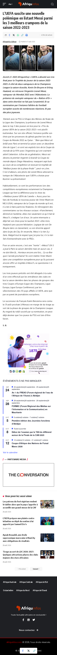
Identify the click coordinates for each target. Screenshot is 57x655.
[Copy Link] (22, 35)
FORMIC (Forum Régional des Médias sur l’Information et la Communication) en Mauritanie (31, 409)
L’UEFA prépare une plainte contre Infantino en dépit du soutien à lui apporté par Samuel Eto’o (18, 521)
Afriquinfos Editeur (9, 42)
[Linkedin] (28, 620)
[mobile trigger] (5, 4)
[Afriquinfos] (28, 4)
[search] (52, 4)
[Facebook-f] (23, 620)
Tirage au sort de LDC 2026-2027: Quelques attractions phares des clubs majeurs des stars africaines (20, 554)
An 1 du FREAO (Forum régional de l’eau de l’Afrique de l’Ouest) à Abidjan (32, 394)
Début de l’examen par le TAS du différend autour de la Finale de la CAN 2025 (31, 434)
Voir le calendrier (10, 452)
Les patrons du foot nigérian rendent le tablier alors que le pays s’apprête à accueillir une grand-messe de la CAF (20, 504)
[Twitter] (34, 620)
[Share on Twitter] (14, 35)
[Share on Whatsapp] (18, 35)
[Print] (26, 35)
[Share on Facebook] (9, 35)
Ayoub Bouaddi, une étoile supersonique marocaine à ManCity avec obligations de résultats (19, 538)
